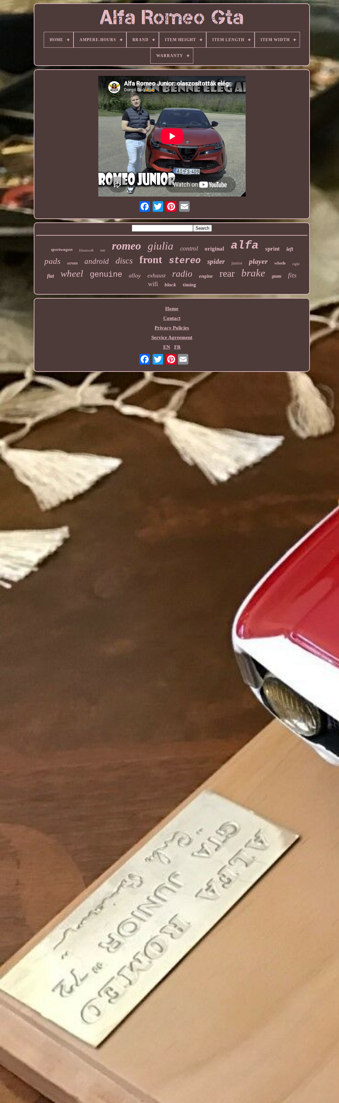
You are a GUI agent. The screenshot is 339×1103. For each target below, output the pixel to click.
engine (206, 276)
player (258, 261)
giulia (160, 246)
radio (182, 273)
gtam (276, 276)
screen (72, 263)
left (289, 249)
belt (102, 250)
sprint (272, 249)
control (189, 248)
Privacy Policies (172, 327)
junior (236, 263)
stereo (185, 261)
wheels (280, 263)
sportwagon (62, 249)
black (170, 284)
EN (166, 347)
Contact (171, 318)
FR (177, 347)
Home (171, 308)
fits (292, 275)
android (96, 261)
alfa (245, 245)
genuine (106, 274)
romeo (126, 246)
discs (124, 260)
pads (52, 261)
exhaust (156, 275)
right (296, 264)
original (214, 249)
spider (216, 261)
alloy (135, 275)
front (150, 259)
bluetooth (86, 250)
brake (253, 273)
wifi (153, 283)
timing (189, 284)
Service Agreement (171, 337)
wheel (72, 273)
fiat (50, 276)
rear (227, 273)
